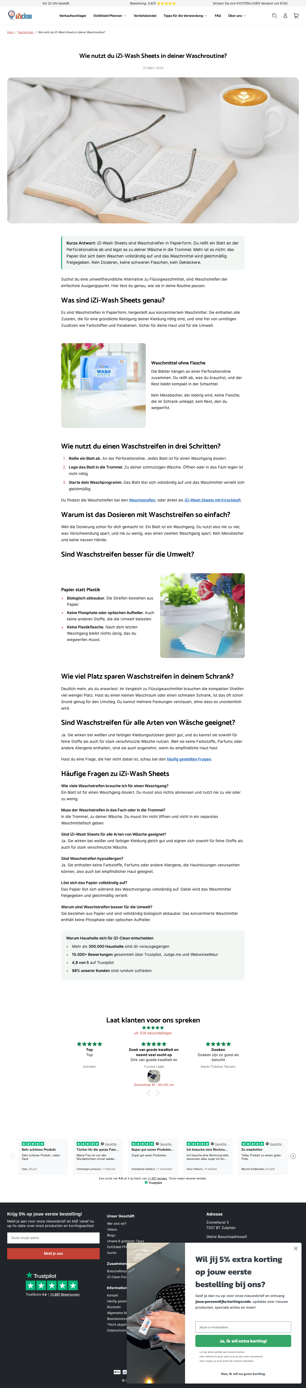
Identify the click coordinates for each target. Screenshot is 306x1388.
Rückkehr (114, 1307)
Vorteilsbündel (145, 15)
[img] (153, 1027)
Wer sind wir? (116, 1223)
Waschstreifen (142, 500)
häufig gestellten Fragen (189, 759)
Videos (112, 1229)
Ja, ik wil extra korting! (243, 1341)
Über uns (235, 15)
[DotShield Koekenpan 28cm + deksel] (218, 1076)
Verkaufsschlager (72, 15)
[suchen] (274, 15)
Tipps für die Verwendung (183, 15)
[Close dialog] (296, 1248)
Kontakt (112, 1295)
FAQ (218, 15)
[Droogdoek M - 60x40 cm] (89, 1076)
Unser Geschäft (120, 1216)
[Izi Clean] (20, 15)
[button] (150, 1092)
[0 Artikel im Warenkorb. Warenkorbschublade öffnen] (296, 15)
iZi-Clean (120, 1277)
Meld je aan (53, 1253)
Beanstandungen (119, 1318)
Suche (111, 1253)
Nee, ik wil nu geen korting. (243, 1373)
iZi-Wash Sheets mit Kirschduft (213, 500)
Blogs (111, 1235)
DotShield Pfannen (108, 15)
